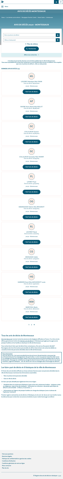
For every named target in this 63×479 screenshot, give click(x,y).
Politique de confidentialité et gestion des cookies (16, 458)
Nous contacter (6, 465)
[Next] (34, 325)
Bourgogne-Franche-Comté (29, 17)
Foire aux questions (7, 454)
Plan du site (5, 468)
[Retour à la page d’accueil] (2, 2)
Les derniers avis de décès (13, 17)
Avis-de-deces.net (6, 339)
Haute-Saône (41, 17)
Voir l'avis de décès (31, 91)
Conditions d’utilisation (9, 461)
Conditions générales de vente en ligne (13, 463)
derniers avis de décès (26, 341)
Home (3, 17)
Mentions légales (7, 456)
